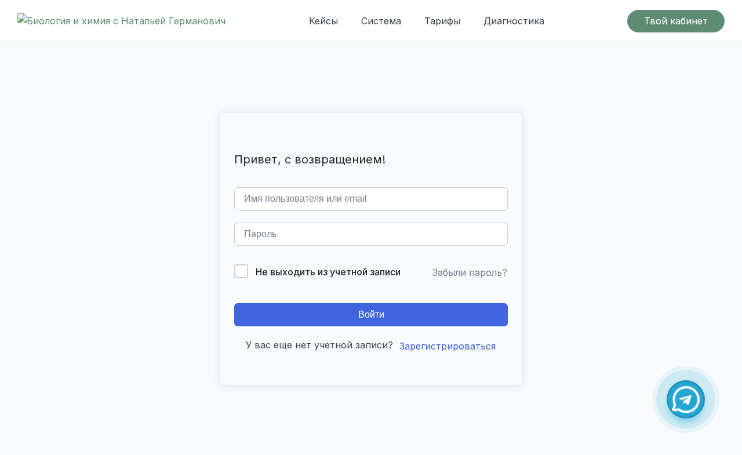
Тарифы (442, 21)
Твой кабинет (676, 21)
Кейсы (323, 21)
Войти (371, 314)
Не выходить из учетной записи (328, 272)
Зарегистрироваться (447, 346)
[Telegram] (686, 399)
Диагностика (513, 21)
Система (381, 21)
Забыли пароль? (469, 272)
